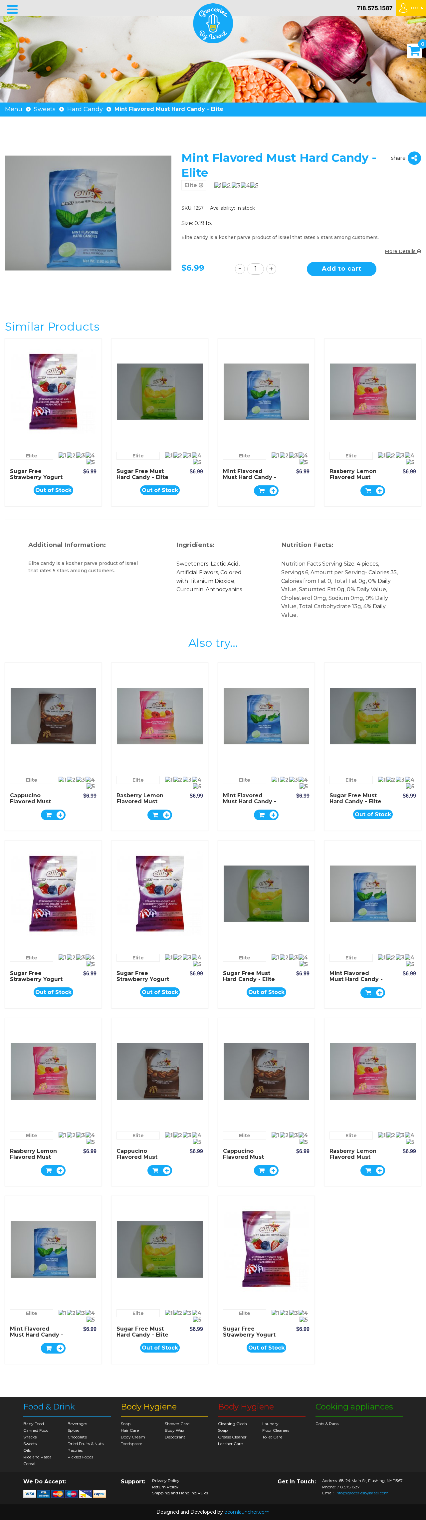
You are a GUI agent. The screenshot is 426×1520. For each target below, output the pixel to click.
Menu (13, 109)
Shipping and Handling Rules (180, 1493)
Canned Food (36, 1430)
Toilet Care (272, 1436)
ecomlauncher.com (247, 1512)
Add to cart (341, 268)
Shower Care (177, 1423)
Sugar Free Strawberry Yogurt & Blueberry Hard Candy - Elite (36, 480)
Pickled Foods (80, 1456)
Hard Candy (85, 109)
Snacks (30, 1436)
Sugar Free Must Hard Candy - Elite (142, 474)
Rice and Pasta (37, 1456)
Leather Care (230, 1443)
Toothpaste (131, 1443)
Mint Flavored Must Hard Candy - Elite (249, 477)
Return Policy (165, 1487)
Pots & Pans (327, 1423)
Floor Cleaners (275, 1430)
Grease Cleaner (232, 1436)
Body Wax (174, 1430)
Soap (125, 1423)
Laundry (270, 1423)
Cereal (29, 1463)
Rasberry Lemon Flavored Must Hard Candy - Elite (355, 477)
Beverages (77, 1423)
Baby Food (33, 1423)
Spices (73, 1430)
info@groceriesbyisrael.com (361, 1492)
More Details (401, 251)
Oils (27, 1450)
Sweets (45, 109)
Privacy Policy (165, 1480)
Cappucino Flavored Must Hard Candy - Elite (36, 801)
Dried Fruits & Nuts (86, 1443)
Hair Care (130, 1430)
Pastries (75, 1450)
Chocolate (77, 1436)
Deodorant (175, 1436)
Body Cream (133, 1436)
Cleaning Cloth (232, 1423)
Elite (191, 185)
